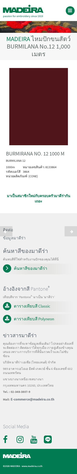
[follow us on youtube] (34, 439)
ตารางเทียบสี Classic (32, 306)
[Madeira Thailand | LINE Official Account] (48, 436)
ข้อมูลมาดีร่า (14, 238)
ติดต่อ (8, 229)
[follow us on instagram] (20, 439)
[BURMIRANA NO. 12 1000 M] (38, 107)
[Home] (23, 8)
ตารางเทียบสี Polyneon (34, 319)
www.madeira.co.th (32, 466)
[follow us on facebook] (7, 439)
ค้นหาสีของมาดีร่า (30, 268)
